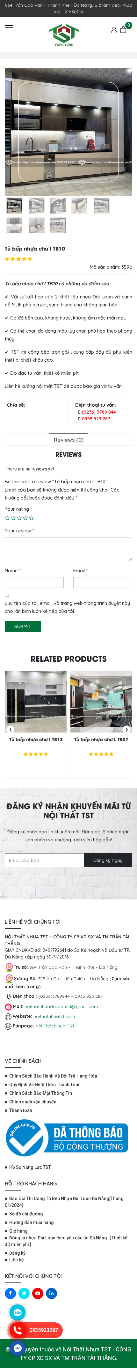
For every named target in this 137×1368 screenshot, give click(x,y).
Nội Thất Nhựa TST (55, 1026)
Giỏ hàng (18, 1231)
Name (13, 570)
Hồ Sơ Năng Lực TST (30, 1167)
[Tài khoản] (114, 29)
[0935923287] (17, 1336)
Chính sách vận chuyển (32, 1101)
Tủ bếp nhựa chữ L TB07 (101, 739)
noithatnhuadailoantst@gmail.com (61, 1006)
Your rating (18, 509)
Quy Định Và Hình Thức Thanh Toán (45, 1084)
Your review (19, 531)
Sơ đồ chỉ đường (26, 1213)
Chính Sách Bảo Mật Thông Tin (40, 1093)
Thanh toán (20, 1110)
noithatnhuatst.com (54, 1016)
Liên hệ (16, 1259)
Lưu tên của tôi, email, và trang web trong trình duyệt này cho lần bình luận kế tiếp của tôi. (67, 607)
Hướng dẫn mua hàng (31, 1222)
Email (80, 570)
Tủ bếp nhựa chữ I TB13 (36, 739)
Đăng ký (17, 1253)
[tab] (68, 439)
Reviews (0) (68, 439)
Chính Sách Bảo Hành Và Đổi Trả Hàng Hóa (53, 1076)
